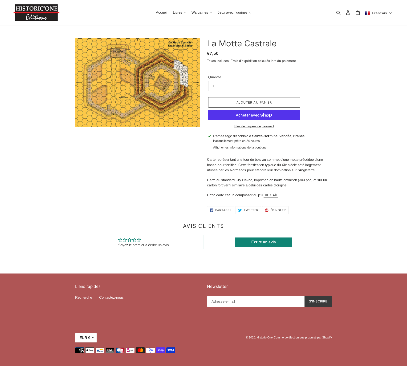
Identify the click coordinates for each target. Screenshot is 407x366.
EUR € (85, 338)
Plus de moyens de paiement (254, 126)
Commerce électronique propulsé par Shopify (303, 337)
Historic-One (265, 337)
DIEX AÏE (271, 195)
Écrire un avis (263, 242)
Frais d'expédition (244, 61)
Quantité (214, 77)
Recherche (83, 297)
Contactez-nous (111, 297)
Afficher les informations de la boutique (239, 147)
